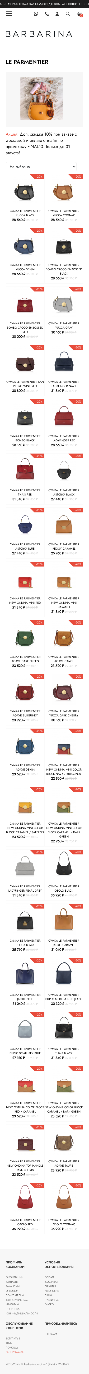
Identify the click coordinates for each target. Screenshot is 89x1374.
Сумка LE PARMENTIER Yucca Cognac (63, 213)
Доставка (51, 1282)
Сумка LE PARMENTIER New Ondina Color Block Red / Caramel (25, 1107)
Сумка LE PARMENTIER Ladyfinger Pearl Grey (25, 888)
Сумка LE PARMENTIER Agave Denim (25, 767)
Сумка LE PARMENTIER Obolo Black (63, 888)
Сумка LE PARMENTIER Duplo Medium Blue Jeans (63, 997)
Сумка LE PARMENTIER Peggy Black (25, 943)
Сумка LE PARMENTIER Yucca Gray (63, 325)
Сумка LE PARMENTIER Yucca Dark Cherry (63, 713)
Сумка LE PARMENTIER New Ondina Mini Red (25, 600)
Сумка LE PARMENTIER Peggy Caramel (63, 546)
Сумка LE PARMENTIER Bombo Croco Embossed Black (64, 269)
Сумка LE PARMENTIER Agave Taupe (63, 1163)
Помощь (12, 1347)
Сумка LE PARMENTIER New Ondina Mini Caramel (63, 602)
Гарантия (50, 1286)
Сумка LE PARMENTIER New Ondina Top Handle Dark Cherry (25, 1165)
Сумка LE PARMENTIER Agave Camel (63, 659)
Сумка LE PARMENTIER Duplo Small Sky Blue (25, 1051)
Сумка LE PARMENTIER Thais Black (63, 1051)
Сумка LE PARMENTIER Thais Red (25, 492)
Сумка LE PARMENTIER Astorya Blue (25, 546)
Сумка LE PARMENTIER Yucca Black (25, 213)
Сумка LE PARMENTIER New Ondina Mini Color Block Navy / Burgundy (64, 769)
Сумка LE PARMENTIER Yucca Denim (25, 267)
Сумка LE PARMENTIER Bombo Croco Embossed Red (25, 327)
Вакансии (12, 1286)
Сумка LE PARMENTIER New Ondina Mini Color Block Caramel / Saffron (25, 828)
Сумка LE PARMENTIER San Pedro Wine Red (25, 384)
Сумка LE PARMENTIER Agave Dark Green (25, 659)
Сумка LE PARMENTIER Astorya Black (63, 492)
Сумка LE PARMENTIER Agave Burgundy (25, 713)
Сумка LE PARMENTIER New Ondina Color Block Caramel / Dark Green (64, 1107)
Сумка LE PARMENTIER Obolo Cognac (63, 1222)
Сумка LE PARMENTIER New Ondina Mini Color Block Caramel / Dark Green (64, 830)
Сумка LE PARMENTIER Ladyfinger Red (63, 438)
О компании (14, 1277)
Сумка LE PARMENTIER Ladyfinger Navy (63, 384)
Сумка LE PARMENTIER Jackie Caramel (63, 943)
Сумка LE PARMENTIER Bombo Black (25, 438)
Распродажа (14, 1352)
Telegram (51, 1334)
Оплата (49, 1277)
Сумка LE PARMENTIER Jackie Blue (25, 997)
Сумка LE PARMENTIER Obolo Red (25, 1222)
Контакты (12, 1282)
